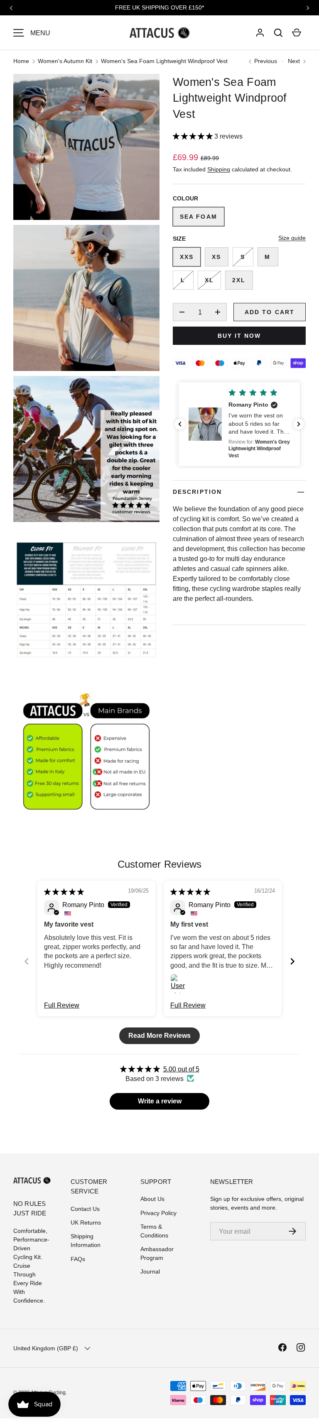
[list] (88, 451)
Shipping (218, 169)
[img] (64, 892)
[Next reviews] (298, 424)
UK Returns (86, 1222)
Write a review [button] (160, 1101)
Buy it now (239, 335)
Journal (150, 1271)
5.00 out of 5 (181, 1069)
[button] (278, 33)
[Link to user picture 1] (180, 984)
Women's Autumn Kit (65, 61)
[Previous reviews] (179, 424)
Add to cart (269, 312)
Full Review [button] (61, 1005)
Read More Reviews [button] (159, 1035)
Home (21, 61)
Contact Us (85, 1208)
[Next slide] (292, 961)
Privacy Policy (158, 1213)
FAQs (78, 1259)
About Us (152, 1199)
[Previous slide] (26, 961)
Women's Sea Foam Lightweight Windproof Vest (164, 61)
